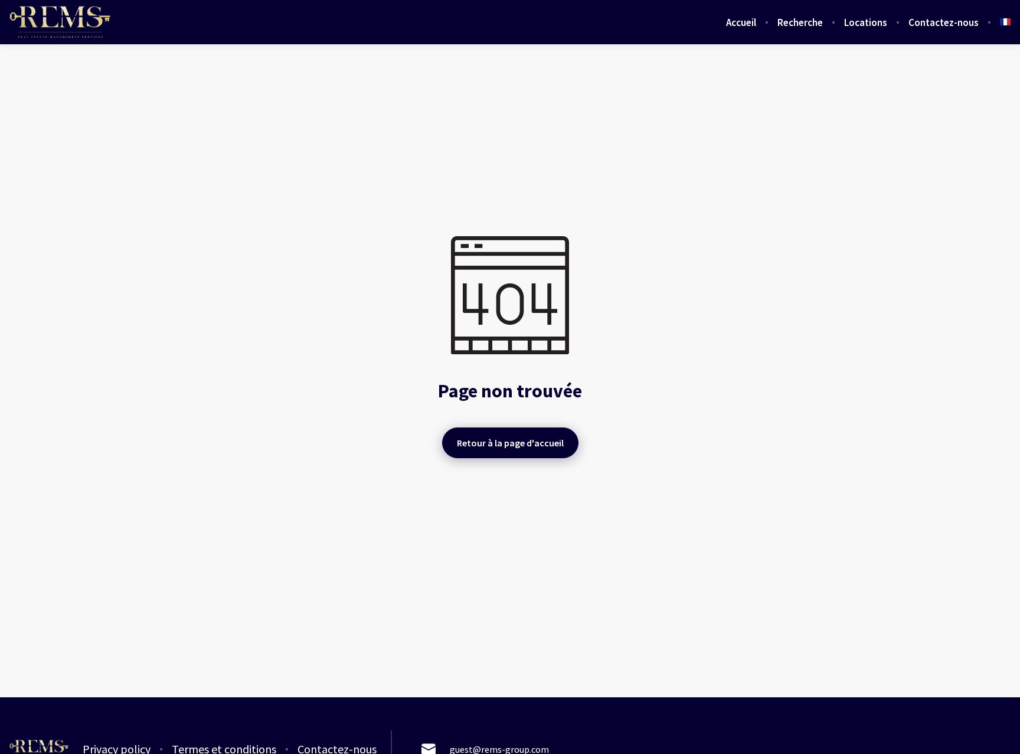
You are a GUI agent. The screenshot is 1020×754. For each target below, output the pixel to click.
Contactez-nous (943, 22)
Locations (865, 22)
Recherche (800, 22)
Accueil (741, 22)
